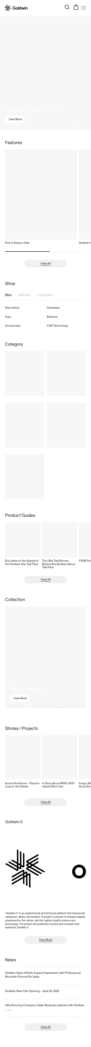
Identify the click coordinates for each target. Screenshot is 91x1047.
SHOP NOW (45, 543)
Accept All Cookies (59, 1039)
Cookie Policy (18, 1022)
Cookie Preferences (28, 1039)
